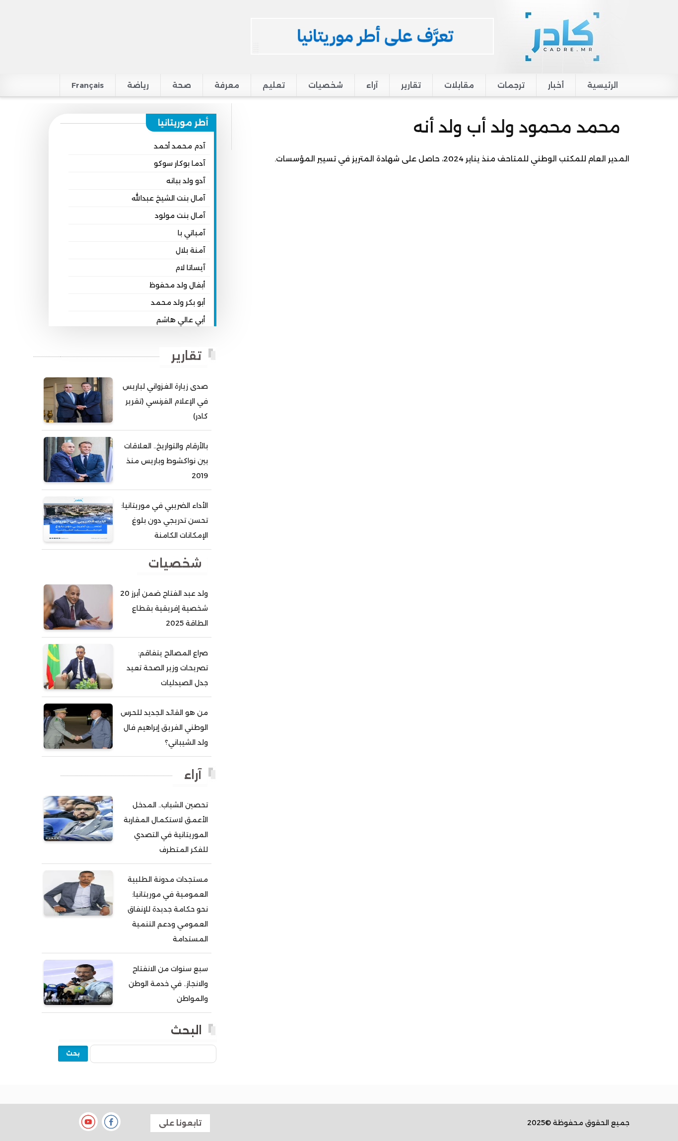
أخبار (556, 85)
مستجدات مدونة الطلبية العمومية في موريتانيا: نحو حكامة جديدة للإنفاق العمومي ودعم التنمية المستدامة (168, 909)
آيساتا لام (190, 267)
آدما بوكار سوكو (179, 163)
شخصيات (325, 85)
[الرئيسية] (561, 36)
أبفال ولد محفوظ (177, 285)
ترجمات (511, 85)
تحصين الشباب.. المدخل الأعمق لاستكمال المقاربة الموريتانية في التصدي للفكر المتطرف (166, 827)
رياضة (138, 85)
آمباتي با (191, 232)
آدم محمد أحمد (179, 146)
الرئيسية (602, 85)
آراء (372, 85)
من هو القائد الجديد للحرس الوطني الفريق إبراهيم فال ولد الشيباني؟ (164, 727)
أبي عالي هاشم (180, 319)
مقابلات (459, 85)
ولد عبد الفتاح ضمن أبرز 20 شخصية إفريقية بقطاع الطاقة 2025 (164, 608)
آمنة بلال (190, 250)
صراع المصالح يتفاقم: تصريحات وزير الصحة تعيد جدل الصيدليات (167, 667)
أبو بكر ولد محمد (178, 302)
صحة (181, 85)
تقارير (411, 85)
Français (87, 85)
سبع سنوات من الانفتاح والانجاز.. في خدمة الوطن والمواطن (168, 983)
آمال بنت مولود (180, 215)
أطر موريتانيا (183, 123)
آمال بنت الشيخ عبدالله (168, 198)
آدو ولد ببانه (185, 180)
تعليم (274, 85)
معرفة (226, 85)
